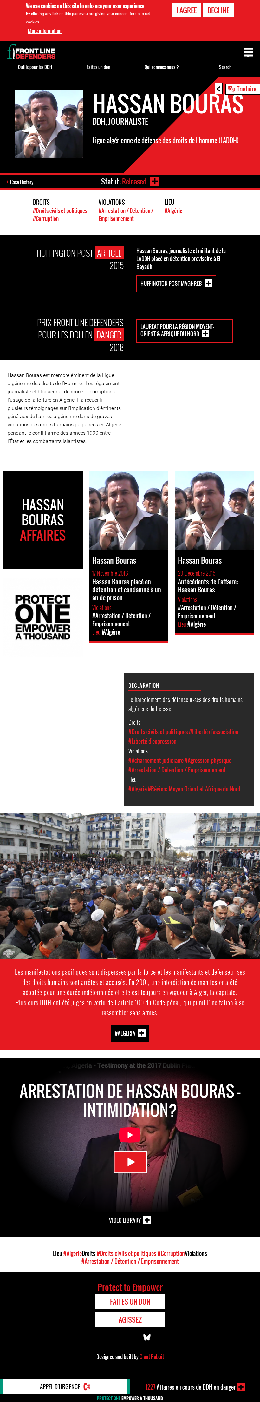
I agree (186, 10)
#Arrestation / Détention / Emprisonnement (126, 215)
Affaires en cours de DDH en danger (191, 1387)
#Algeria (125, 1033)
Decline (218, 10)
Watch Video (130, 1162)
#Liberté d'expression (152, 741)
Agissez (130, 1319)
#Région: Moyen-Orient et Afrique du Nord (194, 789)
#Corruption (46, 219)
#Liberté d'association (213, 732)
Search (225, 66)
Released (134, 181)
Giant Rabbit (152, 1356)
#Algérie (173, 211)
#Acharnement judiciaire (156, 760)
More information (45, 31)
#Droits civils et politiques (60, 211)
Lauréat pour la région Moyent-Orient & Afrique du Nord (177, 330)
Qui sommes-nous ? (162, 66)
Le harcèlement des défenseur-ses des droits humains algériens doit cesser (185, 704)
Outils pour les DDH (35, 66)
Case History (21, 181)
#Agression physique (208, 760)
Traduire (247, 88)
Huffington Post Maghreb (171, 283)
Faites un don (98, 66)
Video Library (125, 1220)
